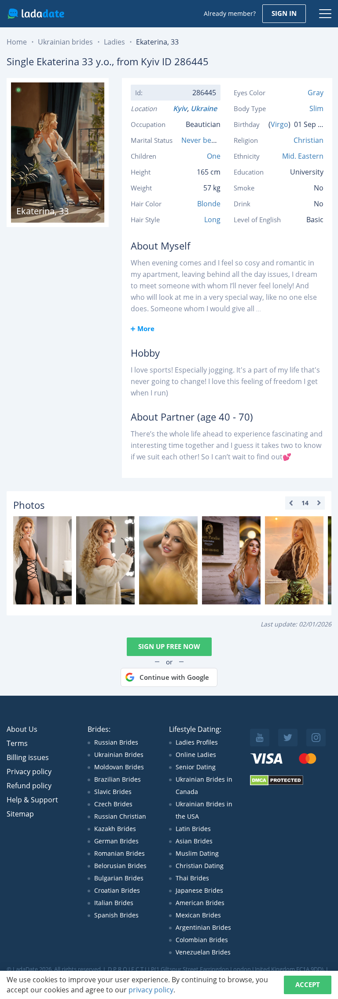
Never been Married (214, 140)
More (145, 328)
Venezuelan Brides (203, 952)
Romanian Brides (119, 853)
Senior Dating (196, 767)
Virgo (279, 124)
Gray (315, 92)
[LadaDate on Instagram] (316, 737)
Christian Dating (200, 865)
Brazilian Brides (117, 779)
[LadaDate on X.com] (288, 737)
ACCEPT (307, 984)
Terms (17, 743)
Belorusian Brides (120, 865)
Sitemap (20, 814)
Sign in (284, 13)
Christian (308, 140)
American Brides (200, 902)
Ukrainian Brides (118, 754)
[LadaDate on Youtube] (259, 737)
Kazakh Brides (115, 828)
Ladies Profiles (197, 742)
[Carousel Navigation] (305, 503)
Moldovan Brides (119, 767)
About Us (22, 729)
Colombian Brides (202, 940)
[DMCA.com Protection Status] (276, 783)
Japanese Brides (199, 890)
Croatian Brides (117, 890)
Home (17, 42)
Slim (316, 108)
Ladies (114, 42)
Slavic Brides (113, 791)
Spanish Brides (116, 915)
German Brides (116, 841)
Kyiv (180, 108)
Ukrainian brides (65, 42)
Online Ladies (196, 754)
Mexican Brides (198, 915)
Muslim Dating (197, 853)
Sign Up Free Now (169, 646)
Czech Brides (113, 804)
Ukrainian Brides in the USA (204, 810)
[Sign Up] (42, 560)
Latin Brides (193, 828)
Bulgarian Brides (118, 878)
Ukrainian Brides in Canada (204, 785)
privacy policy (151, 990)
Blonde (208, 204)
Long (212, 219)
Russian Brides (116, 742)
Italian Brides (113, 902)
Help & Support (32, 800)
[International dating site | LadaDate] (36, 13)
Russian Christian (120, 816)
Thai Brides (192, 878)
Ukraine (205, 108)
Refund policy (29, 785)
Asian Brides (194, 841)
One (213, 156)
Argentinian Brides (203, 927)
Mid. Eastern (302, 156)
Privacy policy (29, 771)
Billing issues (28, 757)
